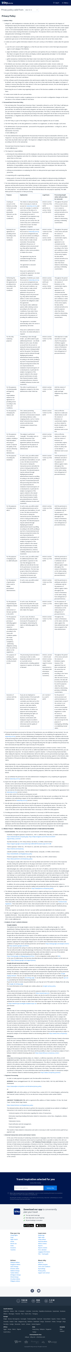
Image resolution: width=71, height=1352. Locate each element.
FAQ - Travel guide (43, 1254)
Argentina (6, 1311)
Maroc (14, 1329)
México (5, 1314)
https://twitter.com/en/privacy (15, 849)
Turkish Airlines (14, 1273)
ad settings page (29, 978)
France (58, 1319)
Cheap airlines (42, 1239)
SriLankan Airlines (15, 1279)
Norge (42, 1321)
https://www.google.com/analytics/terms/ (57, 943)
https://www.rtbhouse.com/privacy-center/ (47, 1053)
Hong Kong (35, 1329)
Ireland (11, 1321)
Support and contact (44, 1273)
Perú (22, 1314)
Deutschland (46, 1319)
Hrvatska (5, 1321)
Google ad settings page (16, 984)
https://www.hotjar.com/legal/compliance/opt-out (23, 1003)
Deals (12, 1245)
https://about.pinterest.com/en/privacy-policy (19, 859)
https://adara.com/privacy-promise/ (51, 1072)
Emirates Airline (14, 1268)
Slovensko (17, 1324)
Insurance (13, 1248)
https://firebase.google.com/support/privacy (23, 960)
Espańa (53, 1319)
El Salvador (21, 1311)
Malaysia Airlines (15, 1262)
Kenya (9, 1329)
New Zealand (62, 1330)
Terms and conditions (44, 1266)
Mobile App (41, 1235)
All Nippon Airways (15, 1275)
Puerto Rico (28, 1314)
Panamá (17, 1314)
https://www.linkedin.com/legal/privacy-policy (19, 854)
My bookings (41, 1268)
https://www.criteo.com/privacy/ (58, 1033)
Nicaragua (11, 1314)
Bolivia (12, 1311)
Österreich (48, 1321)
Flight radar (41, 1237)
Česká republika (31, 1319)
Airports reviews (42, 1248)
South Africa (6, 1332)
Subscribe (50, 1188)
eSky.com (32, 1337)
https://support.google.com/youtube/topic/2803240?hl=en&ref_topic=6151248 (29, 844)
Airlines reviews (42, 1243)
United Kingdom (36, 1324)
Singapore (48, 1329)
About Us (40, 1262)
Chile (16, 1311)
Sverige (12, 1324)
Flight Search (14, 1239)
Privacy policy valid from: (12, 10)
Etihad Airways (14, 1277)
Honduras (62, 1311)
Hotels (12, 1241)
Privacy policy (42, 1271)
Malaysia (42, 1329)
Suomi (23, 1324)
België (5, 1319)
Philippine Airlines (15, 1281)
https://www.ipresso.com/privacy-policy (42, 888)
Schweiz (28, 1324)
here (59, 956)
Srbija (64, 1321)
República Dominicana (45, 1311)
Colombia (28, 1311)
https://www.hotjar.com (42, 993)
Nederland (36, 1321)
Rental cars (13, 1243)
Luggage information (44, 1252)
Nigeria (19, 1329)
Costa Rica (35, 1311)
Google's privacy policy (49, 986)
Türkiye (34, 1332)
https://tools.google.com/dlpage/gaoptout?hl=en (21, 956)
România (5, 1324)
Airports (40, 1245)
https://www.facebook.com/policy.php (17, 836)
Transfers (13, 1250)
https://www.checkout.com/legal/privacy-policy (20, 1105)
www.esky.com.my (32, 206)
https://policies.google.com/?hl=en (19, 946)
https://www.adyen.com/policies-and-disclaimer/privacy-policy (24, 1086)
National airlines (42, 1241)
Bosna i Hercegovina (14, 1319)
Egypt (5, 1329)
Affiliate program (43, 1264)
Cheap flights (14, 1235)
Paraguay (35, 1314)
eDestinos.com (40, 1337)
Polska (54, 1321)
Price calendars (42, 1250)
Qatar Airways (14, 1266)
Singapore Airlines (15, 1264)
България (23, 1319)
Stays (12, 1237)
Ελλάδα (63, 1319)
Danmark (39, 1319)
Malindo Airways (15, 1271)
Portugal (59, 1321)
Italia (15, 1321)
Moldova (29, 1321)
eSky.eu (27, 1337)
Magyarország (22, 1321)
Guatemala (56, 1311)
